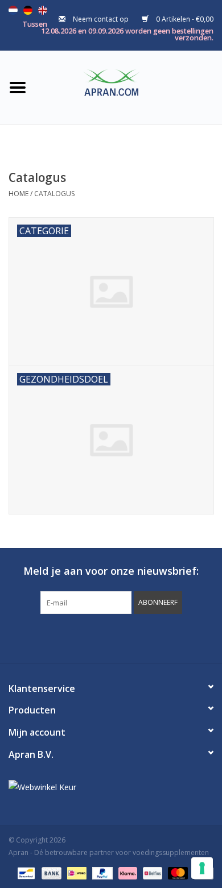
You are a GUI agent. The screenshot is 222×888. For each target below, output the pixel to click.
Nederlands (13, 10)
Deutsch (27, 10)
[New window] (101, 637)
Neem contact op (100, 19)
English (42, 10)
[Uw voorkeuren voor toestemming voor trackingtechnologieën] (202, 868)
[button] (158, 602)
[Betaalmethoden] (25, 872)
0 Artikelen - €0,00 (183, 19)
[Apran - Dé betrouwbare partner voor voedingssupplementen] (128, 86)
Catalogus (54, 193)
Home (18, 193)
